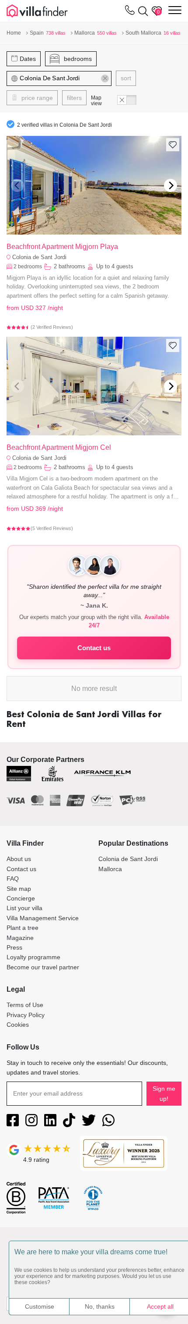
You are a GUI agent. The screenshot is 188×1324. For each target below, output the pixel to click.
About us (19, 858)
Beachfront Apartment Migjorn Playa (62, 246)
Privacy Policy (26, 1014)
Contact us (94, 647)
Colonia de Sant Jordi (39, 257)
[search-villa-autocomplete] (141, 11)
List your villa (24, 907)
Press (14, 947)
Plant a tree (22, 927)
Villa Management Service (43, 918)
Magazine (20, 937)
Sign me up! (164, 1093)
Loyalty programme (33, 957)
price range (36, 97)
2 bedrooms (28, 266)
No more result (94, 688)
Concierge (21, 898)
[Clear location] (105, 78)
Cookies (18, 1024)
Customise (39, 1306)
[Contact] (130, 11)
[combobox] (59, 78)
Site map (19, 888)
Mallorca (110, 868)
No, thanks (100, 1306)
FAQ (13, 878)
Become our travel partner (43, 967)
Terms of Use (25, 1004)
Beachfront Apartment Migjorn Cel (59, 447)
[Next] (170, 185)
